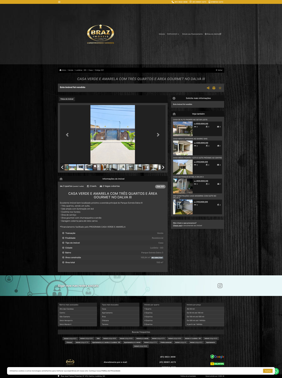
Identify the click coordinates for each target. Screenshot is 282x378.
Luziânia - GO (80, 70)
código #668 (140, 346)
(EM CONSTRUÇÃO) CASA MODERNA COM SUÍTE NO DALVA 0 (194, 197)
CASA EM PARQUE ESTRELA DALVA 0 (188, 177)
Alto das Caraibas (67, 309)
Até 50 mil (191, 309)
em (193, 338)
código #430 (211, 338)
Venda (70, 70)
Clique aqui (177, 225)
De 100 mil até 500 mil (195, 317)
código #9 (180, 342)
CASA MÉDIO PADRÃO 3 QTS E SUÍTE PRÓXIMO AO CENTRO (197, 158)
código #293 (86, 338)
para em (106, 342)
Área (104, 317)
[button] (68, 135)
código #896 (109, 338)
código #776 (82, 342)
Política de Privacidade (110, 371)
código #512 (196, 342)
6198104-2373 (217, 2)
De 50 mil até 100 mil (195, 313)
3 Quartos (148, 317)
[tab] (67, 99)
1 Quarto (147, 309)
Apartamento (107, 313)
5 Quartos (148, 324)
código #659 (126, 338)
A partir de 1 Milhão (194, 324)
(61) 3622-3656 (181, 2)
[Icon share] (59, 2)
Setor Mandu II (65, 324)
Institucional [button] (172, 34)
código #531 (70, 338)
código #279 (158, 338)
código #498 (174, 338)
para (142, 338)
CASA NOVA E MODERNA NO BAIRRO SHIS (190, 139)
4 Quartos (148, 320)
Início (63, 70)
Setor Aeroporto (66, 320)
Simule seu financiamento (192, 34)
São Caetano (65, 317)
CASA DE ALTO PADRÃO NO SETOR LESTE (190, 120)
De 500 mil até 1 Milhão (196, 320)
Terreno (105, 324)
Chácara (105, 320)
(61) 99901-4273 (199, 2)
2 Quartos (148, 313)
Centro (62, 313)
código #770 (150, 342)
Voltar (220, 70)
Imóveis (162, 34)
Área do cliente (213, 34)
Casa (91, 70)
